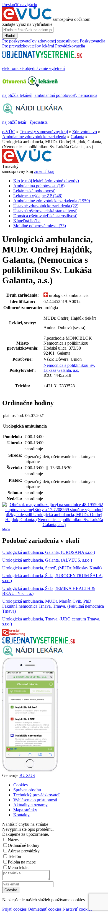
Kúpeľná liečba (26, 220)
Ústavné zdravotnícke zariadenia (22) (45, 205)
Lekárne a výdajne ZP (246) (37, 195)
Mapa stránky (25, 809)
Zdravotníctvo (84, 131)
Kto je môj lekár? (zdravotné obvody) (46, 180)
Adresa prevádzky (24, 851)
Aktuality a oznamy (30, 804)
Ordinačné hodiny (23, 845)
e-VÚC (8, 131)
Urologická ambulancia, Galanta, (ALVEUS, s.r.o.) (47, 560)
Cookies (20, 784)
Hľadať (9, 36)
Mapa (6, 529)
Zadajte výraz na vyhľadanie (27, 24)
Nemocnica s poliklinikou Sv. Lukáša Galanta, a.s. (69, 368)
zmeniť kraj (44, 171)
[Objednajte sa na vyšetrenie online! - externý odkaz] (38, 642)
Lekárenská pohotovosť (34, 190)
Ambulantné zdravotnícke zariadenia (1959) (51, 200)
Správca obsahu (27, 789)
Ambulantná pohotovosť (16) (39, 185)
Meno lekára (19, 867)
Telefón (14, 856)
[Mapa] (54, 514)
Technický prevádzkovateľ (36, 794)
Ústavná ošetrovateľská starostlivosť (45, 210)
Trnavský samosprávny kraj (44, 131)
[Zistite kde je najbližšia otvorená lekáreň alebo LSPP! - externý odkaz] (30, 770)
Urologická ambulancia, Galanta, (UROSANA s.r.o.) (48, 552)
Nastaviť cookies (77, 909)
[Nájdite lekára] (32, 655)
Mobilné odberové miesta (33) (39, 225)
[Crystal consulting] (13, 634)
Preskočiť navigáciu (19, 4)
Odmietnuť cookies (44, 909)
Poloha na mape (22, 862)
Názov (13, 839)
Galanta (77, 136)
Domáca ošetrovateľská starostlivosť (45, 215)
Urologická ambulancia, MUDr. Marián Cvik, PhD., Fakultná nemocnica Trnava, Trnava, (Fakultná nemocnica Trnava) (53, 606)
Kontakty (21, 814)
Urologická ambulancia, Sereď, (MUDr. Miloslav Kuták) (52, 567)
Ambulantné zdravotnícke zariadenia (34, 136)
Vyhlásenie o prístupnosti (35, 799)
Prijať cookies (14, 909)
